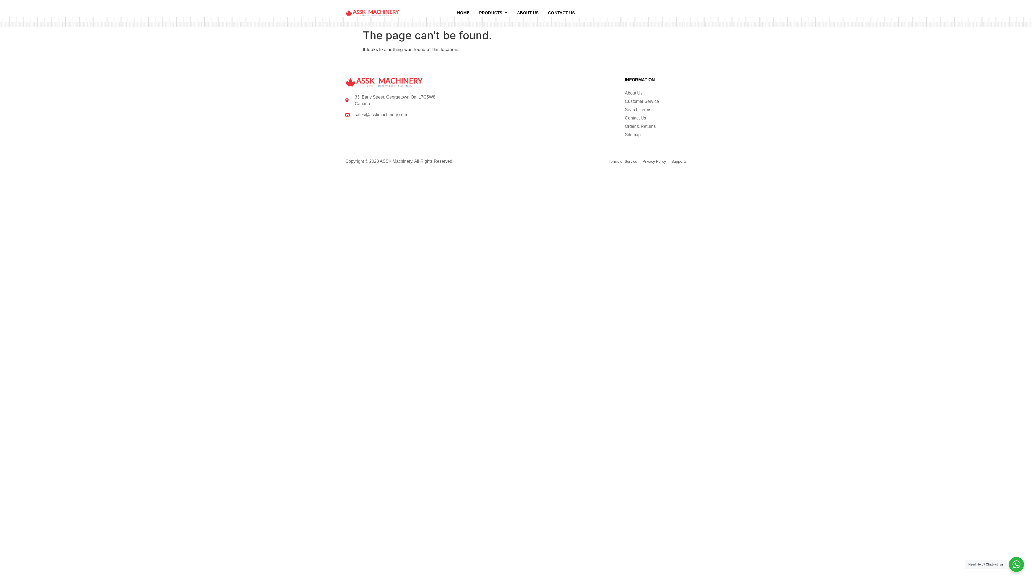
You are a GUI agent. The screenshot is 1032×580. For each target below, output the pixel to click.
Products (491, 12)
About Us (528, 12)
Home (463, 12)
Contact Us (561, 12)
